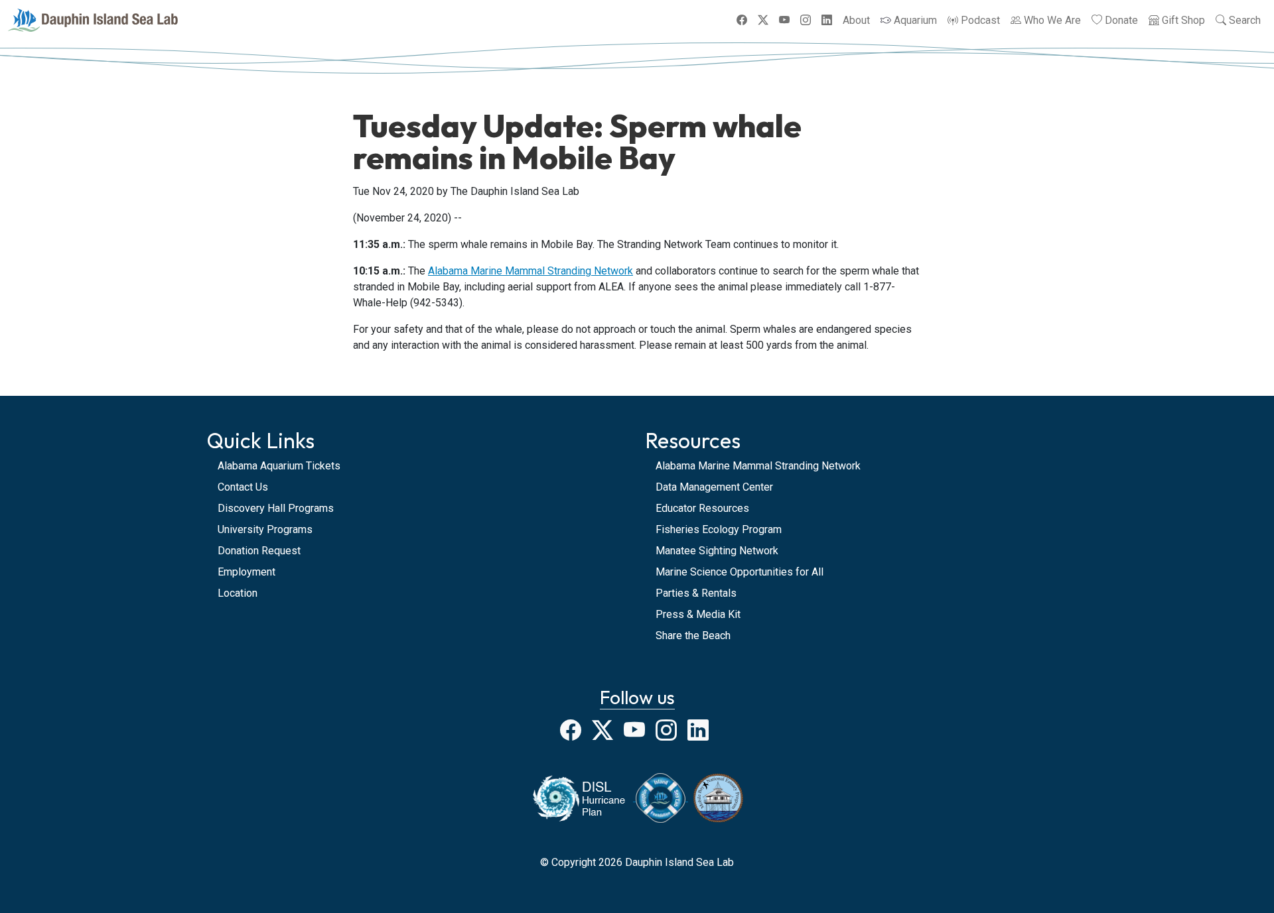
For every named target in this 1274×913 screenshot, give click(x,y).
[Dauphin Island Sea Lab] (93, 20)
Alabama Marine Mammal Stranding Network (530, 271)
